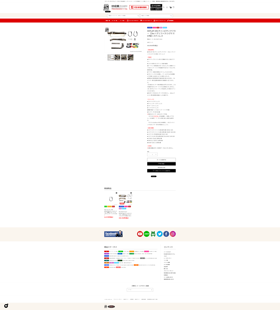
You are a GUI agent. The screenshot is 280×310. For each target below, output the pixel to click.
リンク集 (166, 260)
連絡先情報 (144, 299)
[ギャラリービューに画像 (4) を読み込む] (130, 57)
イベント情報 (167, 262)
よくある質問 (167, 264)
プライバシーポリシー (169, 270)
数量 (148, 151)
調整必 (107, 262)
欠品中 (118, 267)
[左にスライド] (105, 57)
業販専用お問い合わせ (169, 279)
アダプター (156, 116)
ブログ (165, 256)
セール (132, 251)
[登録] (151, 290)
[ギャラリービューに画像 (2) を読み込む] (117, 57)
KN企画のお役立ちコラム (169, 254)
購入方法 (166, 268)
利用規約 (166, 275)
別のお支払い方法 (161, 167)
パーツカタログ (167, 252)
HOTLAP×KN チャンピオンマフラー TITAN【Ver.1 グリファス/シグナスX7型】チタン (125, 215)
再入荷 (121, 251)
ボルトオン (120, 260)
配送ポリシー (137, 299)
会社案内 (166, 266)
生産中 (107, 267)
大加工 (107, 260)
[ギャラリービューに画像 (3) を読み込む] (124, 57)
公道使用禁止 (106, 255)
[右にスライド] (142, 57)
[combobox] (123, 15)
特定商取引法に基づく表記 (152, 299)
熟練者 (107, 258)
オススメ (146, 251)
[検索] (138, 15)
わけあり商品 (132, 253)
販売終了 (119, 253)
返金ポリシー (126, 299)
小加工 (142, 258)
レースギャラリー (168, 258)
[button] (163, 7)
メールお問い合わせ (168, 277)
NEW (106, 251)
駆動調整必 (116, 262)
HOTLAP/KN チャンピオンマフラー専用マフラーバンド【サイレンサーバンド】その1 (110, 213)
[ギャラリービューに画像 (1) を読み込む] (111, 57)
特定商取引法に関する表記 (170, 273)
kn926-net (110, 299)
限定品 (107, 253)
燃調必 (112, 262)
